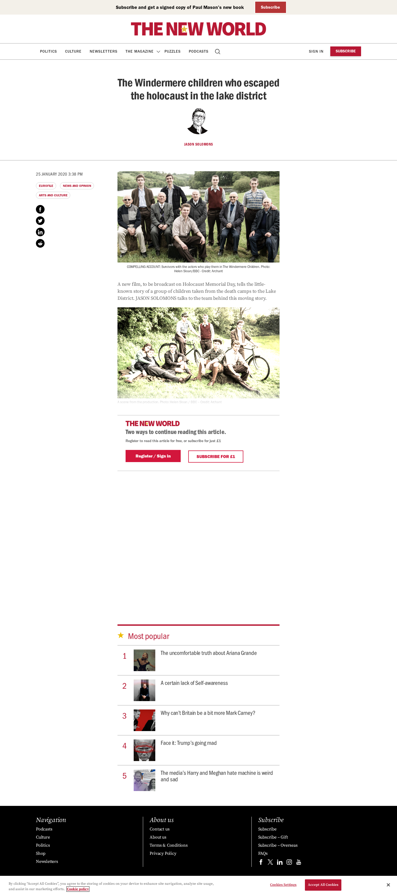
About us (158, 837)
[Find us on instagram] (289, 863)
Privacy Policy (163, 853)
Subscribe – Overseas (278, 845)
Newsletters (103, 51)
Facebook (40, 209)
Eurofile (46, 186)
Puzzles (172, 51)
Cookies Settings (283, 885)
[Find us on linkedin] (279, 863)
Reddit (40, 243)
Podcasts (198, 51)
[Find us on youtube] (298, 863)
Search (218, 51)
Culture (73, 51)
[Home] (198, 29)
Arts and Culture (53, 195)
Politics (48, 51)
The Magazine (140, 51)
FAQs (263, 853)
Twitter (40, 220)
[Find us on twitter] (270, 863)
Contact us (159, 829)
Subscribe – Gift (273, 837)
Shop (40, 853)
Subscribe (270, 7)
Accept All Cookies (323, 885)
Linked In (40, 232)
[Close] (388, 885)
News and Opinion (77, 186)
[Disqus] (198, 538)
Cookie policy (78, 889)
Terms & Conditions (168, 845)
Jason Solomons (198, 144)
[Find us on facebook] (261, 863)
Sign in (316, 51)
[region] (198, 885)
